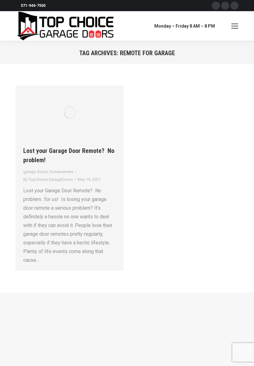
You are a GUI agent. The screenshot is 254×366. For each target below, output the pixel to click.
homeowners (61, 171)
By (48, 179)
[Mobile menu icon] (235, 26)
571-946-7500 (33, 5)
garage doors (35, 171)
